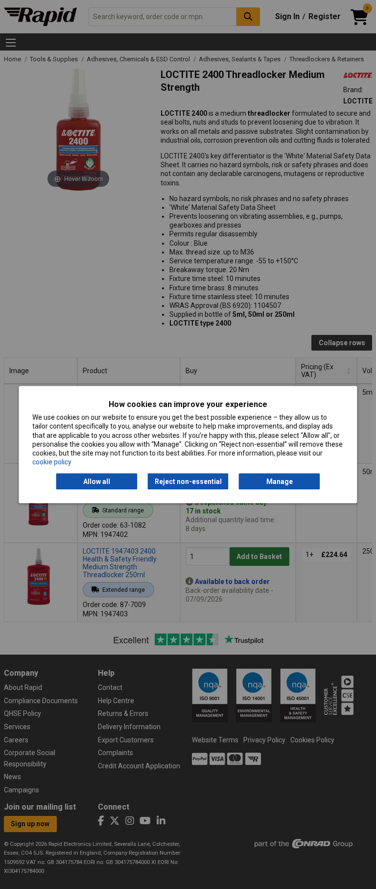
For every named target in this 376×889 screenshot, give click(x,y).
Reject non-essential (188, 481)
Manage (279, 481)
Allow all (96, 481)
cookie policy (51, 462)
